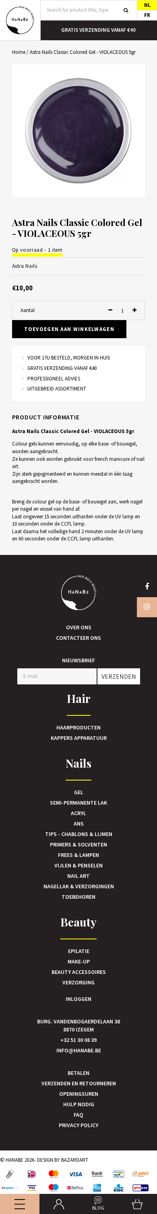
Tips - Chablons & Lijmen (78, 834)
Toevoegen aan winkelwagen (69, 329)
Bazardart (74, 1159)
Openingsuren (78, 1093)
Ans (79, 823)
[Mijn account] (59, 1204)
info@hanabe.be (78, 1050)
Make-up (79, 961)
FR (147, 15)
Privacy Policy (78, 1125)
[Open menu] (19, 1204)
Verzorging (78, 982)
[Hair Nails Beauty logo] (20, 20)
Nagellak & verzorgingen (78, 886)
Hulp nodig (78, 1104)
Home (18, 52)
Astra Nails (24, 266)
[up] (134, 310)
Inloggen (78, 998)
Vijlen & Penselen (78, 865)
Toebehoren (78, 896)
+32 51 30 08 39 (78, 1040)
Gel (78, 792)
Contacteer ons (78, 637)
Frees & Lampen (78, 855)
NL (147, 5)
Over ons (78, 627)
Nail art (78, 875)
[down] (110, 310)
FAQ (78, 1114)
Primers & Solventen (78, 844)
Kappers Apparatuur (79, 738)
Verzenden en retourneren (78, 1083)
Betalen (78, 1072)
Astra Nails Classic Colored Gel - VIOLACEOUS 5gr (83, 52)
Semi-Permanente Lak (78, 802)
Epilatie (78, 951)
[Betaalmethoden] (10, 1174)
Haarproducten (78, 727)
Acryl (78, 813)
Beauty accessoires (79, 972)
